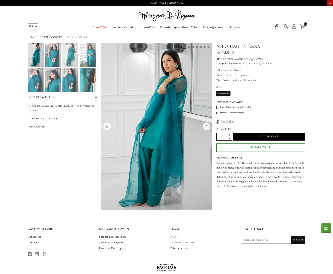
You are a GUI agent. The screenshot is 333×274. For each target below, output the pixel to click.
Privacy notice (179, 248)
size (219, 87)
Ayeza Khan (180, 27)
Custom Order (223, 93)
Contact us (34, 237)
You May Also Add (229, 102)
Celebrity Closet (213, 27)
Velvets (195, 27)
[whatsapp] (326, 228)
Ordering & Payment (111, 243)
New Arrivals (118, 27)
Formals (165, 27)
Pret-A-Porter (148, 27)
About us (33, 243)
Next (206, 126)
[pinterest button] (44, 254)
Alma (133, 27)
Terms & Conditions (183, 243)
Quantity (223, 129)
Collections (233, 27)
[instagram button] (37, 254)
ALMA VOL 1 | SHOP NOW (166, 3)
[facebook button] (30, 254)
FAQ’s (174, 237)
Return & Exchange (111, 248)
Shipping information (112, 237)
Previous (107, 126)
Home (31, 37)
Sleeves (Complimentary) (232, 113)
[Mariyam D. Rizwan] (166, 15)
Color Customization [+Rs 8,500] (235, 107)
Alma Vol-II (100, 27)
